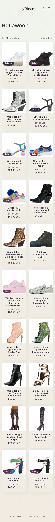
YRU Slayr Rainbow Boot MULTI (40, 254)
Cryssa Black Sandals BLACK (41, 118)
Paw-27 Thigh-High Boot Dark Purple (14, 437)
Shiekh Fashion (23, 516)
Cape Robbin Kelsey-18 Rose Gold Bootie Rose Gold (14, 256)
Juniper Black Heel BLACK (41, 479)
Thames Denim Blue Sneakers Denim (41, 163)
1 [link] (17, 499)
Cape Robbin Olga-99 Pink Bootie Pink (14, 349)
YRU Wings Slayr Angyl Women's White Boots (14, 72)
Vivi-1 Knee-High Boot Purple (41, 435)
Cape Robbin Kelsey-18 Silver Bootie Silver (14, 119)
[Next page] (38, 499)
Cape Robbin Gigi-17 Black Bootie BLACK (14, 393)
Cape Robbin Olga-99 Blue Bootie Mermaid (41, 349)
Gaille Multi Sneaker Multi (14, 209)
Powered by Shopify (37, 516)
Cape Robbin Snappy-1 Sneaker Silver (41, 300)
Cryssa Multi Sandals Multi (14, 162)
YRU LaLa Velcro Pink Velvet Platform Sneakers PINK (14, 302)
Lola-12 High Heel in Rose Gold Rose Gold (41, 393)
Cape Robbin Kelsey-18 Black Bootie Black (41, 210)
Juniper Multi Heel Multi (14, 479)
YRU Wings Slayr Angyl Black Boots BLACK (41, 72)
